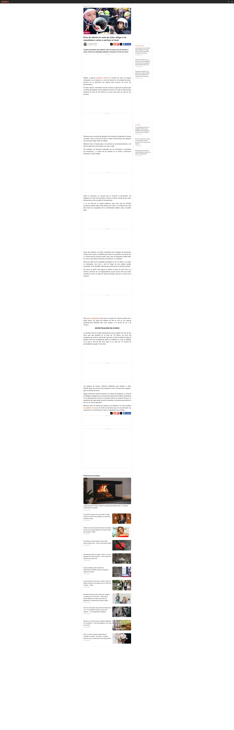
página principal (87, 6)
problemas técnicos (102, 78)
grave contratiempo (93, 318)
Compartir (128, 44)
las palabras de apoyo (90, 408)
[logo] (5, 2)
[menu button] (232, 2)
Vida (93, 6)
